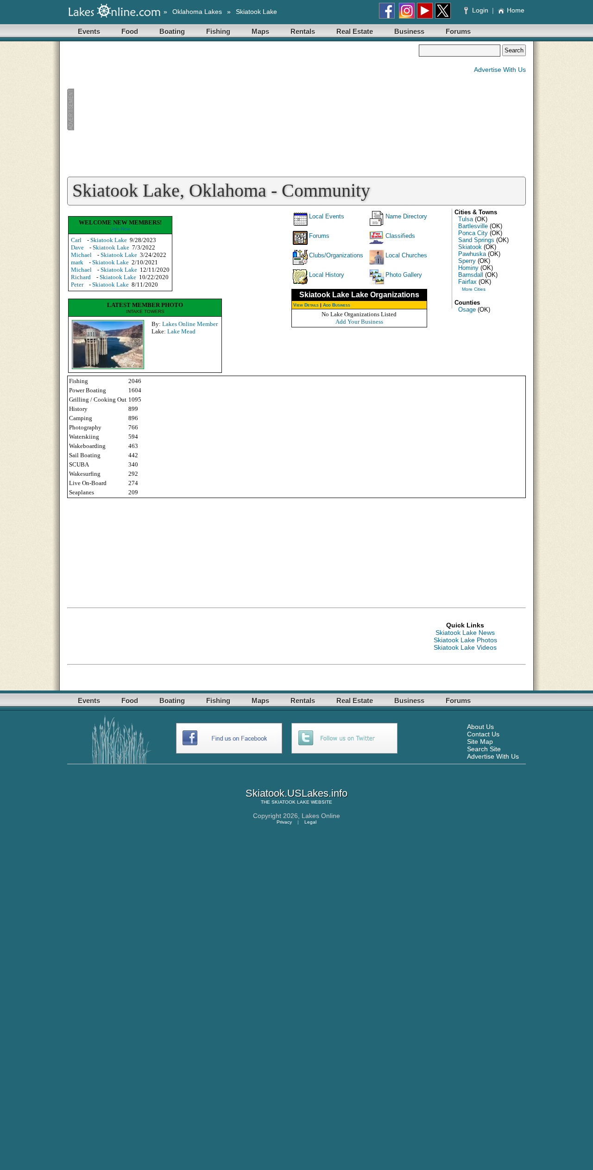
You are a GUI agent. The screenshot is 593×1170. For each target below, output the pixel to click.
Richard (81, 277)
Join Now (120, 228)
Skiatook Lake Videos (465, 647)
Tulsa (465, 219)
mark (77, 262)
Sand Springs (476, 240)
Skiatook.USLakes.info (296, 793)
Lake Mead (181, 331)
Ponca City (473, 233)
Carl (76, 240)
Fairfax (467, 281)
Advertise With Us (500, 69)
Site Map (480, 741)
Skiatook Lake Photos (465, 640)
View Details (306, 304)
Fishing (218, 31)
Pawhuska (472, 253)
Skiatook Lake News (465, 632)
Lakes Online (321, 815)
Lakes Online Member (190, 323)
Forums (458, 31)
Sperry (467, 260)
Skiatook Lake (256, 11)
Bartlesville (473, 226)
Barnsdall (470, 274)
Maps (260, 31)
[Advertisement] (242, 109)
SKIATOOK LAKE (290, 802)
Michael (81, 254)
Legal (310, 822)
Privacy (284, 822)
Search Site (484, 749)
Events (89, 31)
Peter (77, 284)
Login (480, 10)
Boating (172, 31)
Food (129, 31)
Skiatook (470, 246)
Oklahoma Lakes (197, 11)
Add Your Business (359, 321)
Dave (77, 247)
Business (409, 31)
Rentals (302, 31)
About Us (480, 726)
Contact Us (483, 734)
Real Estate (354, 31)
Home (515, 10)
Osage (467, 309)
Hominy (468, 267)
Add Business (336, 304)
